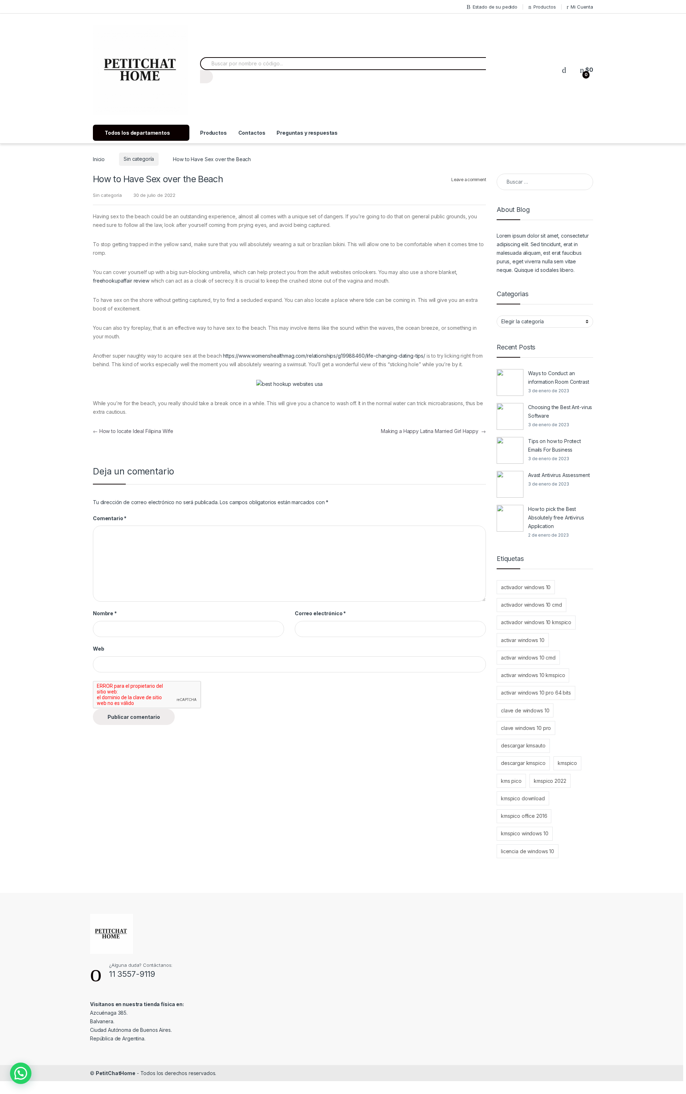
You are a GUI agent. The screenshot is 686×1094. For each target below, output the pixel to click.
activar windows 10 (522, 640)
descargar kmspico (523, 763)
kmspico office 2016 (524, 816)
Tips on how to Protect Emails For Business (554, 445)
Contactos (251, 133)
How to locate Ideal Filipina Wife (133, 431)
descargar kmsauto (523, 745)
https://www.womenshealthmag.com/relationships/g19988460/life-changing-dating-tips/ (324, 356)
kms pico (511, 781)
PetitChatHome (115, 1073)
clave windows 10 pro (526, 728)
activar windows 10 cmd (528, 658)
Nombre (105, 613)
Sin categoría (139, 159)
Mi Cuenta (582, 7)
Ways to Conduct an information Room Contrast (558, 377)
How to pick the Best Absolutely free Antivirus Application (556, 517)
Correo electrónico (320, 613)
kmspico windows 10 (524, 833)
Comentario (109, 518)
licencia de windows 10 (527, 851)
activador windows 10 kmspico (536, 622)
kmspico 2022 (550, 781)
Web (98, 649)
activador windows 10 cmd (531, 605)
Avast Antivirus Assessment (559, 475)
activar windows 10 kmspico (533, 675)
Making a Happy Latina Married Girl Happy (433, 431)
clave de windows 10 (525, 710)
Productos (544, 7)
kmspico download (523, 798)
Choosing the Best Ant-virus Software (560, 411)
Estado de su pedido (495, 7)
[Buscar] (206, 76)
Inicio (99, 159)
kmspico (567, 763)
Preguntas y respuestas (307, 133)
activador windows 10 (526, 587)
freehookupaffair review (121, 281)
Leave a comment (468, 179)
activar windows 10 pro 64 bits (536, 693)
